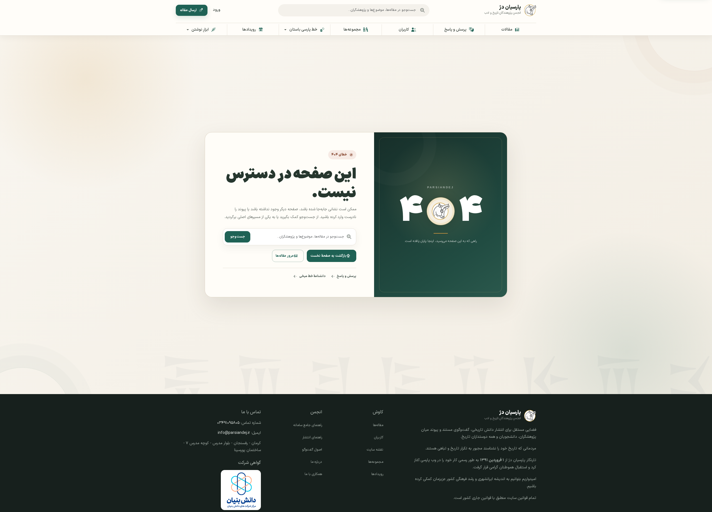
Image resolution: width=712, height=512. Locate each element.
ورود (216, 10)
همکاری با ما (313, 474)
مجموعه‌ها (375, 461)
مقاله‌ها (378, 425)
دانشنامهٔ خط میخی (312, 276)
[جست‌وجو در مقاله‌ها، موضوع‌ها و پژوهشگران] (422, 10)
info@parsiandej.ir (234, 433)
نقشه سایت (375, 449)
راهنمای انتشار (312, 437)
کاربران (378, 437)
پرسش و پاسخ (346, 276)
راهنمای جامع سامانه (307, 425)
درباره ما (316, 461)
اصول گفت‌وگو (312, 449)
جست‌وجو (237, 236)
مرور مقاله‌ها (285, 255)
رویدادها (377, 474)
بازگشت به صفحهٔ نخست (328, 255)
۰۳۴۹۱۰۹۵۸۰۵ (228, 423)
